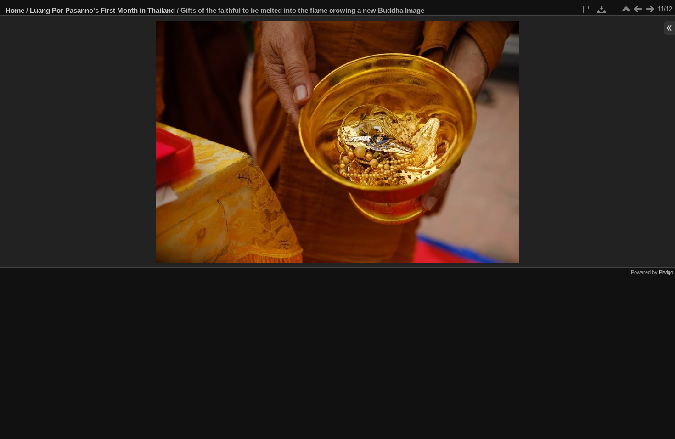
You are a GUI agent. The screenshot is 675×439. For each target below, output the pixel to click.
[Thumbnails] (626, 9)
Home (15, 10)
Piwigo (666, 272)
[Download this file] (602, 9)
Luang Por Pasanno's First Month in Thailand (102, 10)
